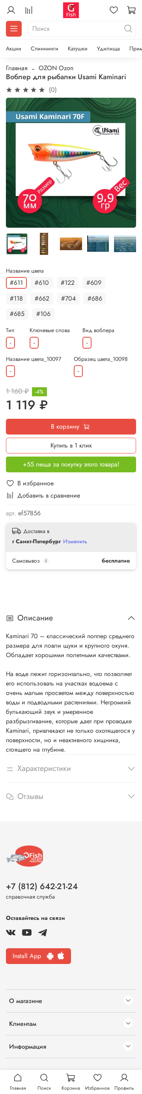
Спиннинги (44, 48)
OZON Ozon (56, 67)
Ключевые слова (50, 330)
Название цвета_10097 (33, 359)
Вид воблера (98, 330)
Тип (10, 330)
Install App (30, 955)
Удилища (108, 48)
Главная (17, 67)
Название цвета (25, 270)
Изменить (75, 541)
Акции (13, 48)
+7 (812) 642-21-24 (42, 886)
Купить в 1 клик (71, 445)
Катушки (78, 48)
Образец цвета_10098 (101, 359)
